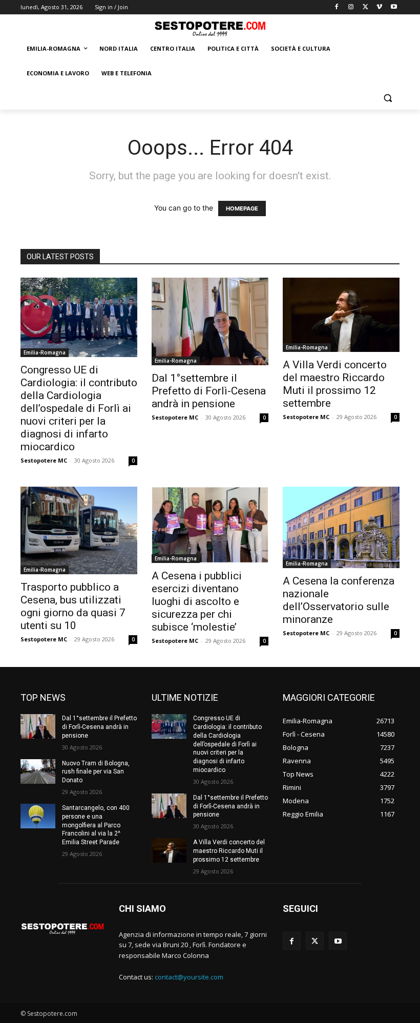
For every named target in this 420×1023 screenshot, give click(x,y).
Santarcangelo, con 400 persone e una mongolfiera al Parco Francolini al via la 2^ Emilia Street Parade (96, 825)
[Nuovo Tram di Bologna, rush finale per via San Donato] (37, 771)
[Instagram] (351, 7)
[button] (387, 98)
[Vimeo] (379, 7)
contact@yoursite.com (189, 977)
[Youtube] (394, 7)
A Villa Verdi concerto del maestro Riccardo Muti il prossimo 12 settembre (335, 384)
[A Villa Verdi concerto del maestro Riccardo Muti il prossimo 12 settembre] (341, 315)
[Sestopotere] (210, 28)
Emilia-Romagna (45, 352)
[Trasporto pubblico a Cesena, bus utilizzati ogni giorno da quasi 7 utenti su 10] (78, 530)
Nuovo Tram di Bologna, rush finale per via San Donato (96, 772)
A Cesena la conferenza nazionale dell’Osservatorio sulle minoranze (338, 600)
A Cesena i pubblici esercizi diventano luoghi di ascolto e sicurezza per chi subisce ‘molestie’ (197, 601)
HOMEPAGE (242, 208)
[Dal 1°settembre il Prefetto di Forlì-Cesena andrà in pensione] (210, 321)
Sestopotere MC (43, 460)
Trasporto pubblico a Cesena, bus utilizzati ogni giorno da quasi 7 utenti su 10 (72, 606)
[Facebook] (337, 7)
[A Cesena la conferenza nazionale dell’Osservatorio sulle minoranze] (341, 527)
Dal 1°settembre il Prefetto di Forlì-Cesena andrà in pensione (209, 391)
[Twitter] (365, 7)
